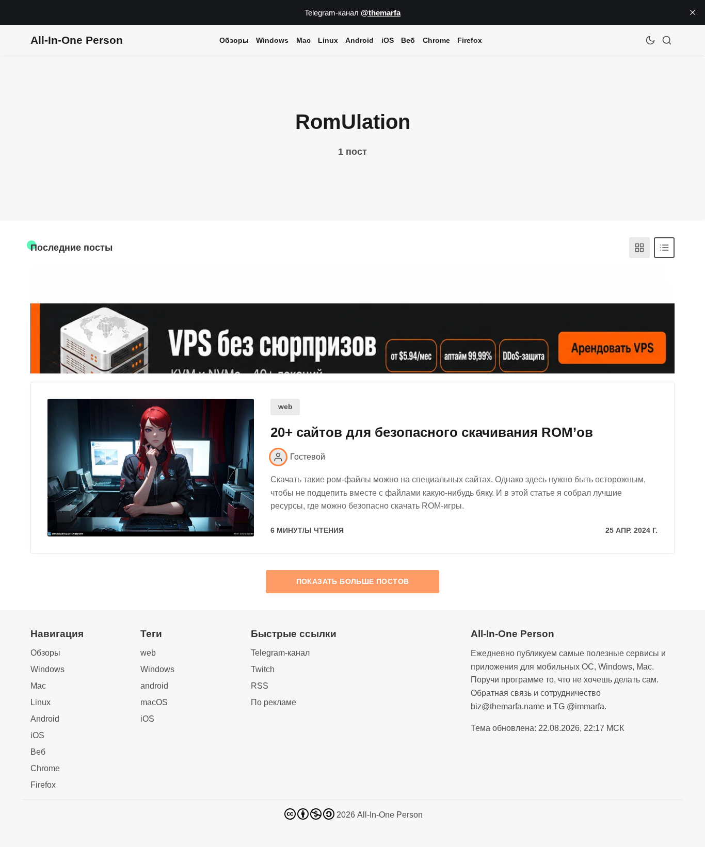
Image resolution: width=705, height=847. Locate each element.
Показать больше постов (352, 581)
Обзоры (234, 40)
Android (359, 40)
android (154, 685)
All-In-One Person (390, 814)
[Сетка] (639, 247)
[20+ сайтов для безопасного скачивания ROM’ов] (150, 467)
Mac (303, 40)
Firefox (469, 40)
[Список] (664, 247)
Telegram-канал (280, 652)
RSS (259, 685)
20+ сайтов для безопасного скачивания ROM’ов (431, 432)
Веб (408, 40)
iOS (387, 40)
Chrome (436, 40)
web (285, 407)
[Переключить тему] (650, 40)
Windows (272, 40)
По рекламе (273, 702)
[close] (692, 12)
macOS (154, 702)
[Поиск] (667, 40)
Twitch (263, 669)
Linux (328, 40)
